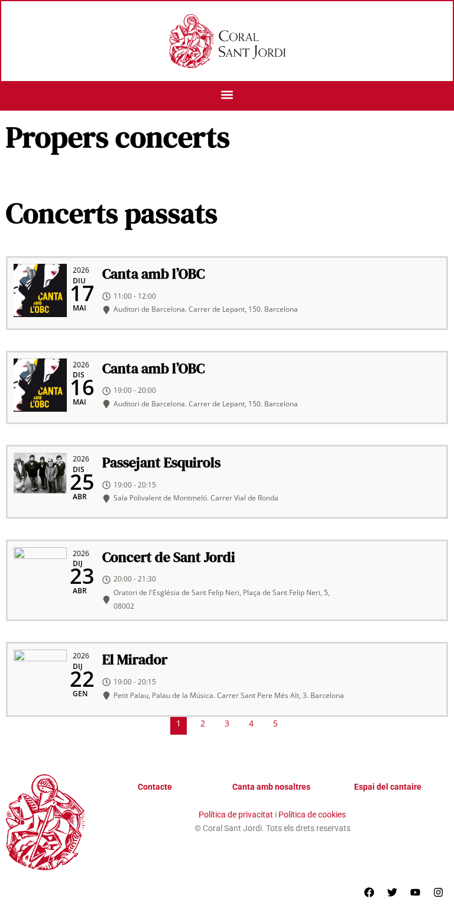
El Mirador (134, 659)
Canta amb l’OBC (153, 273)
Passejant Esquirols (161, 462)
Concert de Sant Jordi (168, 557)
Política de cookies (312, 814)
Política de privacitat (236, 814)
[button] (227, 95)
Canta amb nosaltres (271, 786)
